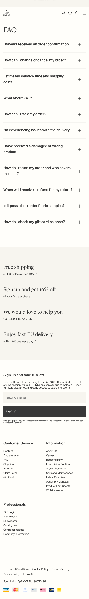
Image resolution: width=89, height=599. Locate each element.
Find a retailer (11, 455)
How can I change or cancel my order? (34, 60)
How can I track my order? (24, 114)
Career (50, 455)
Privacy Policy (69, 421)
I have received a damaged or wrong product (33, 149)
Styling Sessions (56, 468)
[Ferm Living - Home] (6, 12)
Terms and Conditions (16, 569)
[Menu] (83, 13)
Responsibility (54, 460)
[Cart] (76, 13)
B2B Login (9, 512)
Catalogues (10, 525)
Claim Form (10, 473)
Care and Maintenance (59, 473)
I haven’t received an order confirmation (36, 44)
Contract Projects (13, 529)
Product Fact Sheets (58, 486)
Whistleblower (54, 490)
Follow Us (28, 574)
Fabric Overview (55, 477)
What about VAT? (17, 98)
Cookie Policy (40, 569)
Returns (8, 468)
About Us (51, 451)
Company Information (16, 534)
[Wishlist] (69, 13)
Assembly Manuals (57, 481)
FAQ (5, 460)
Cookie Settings (61, 569)
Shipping (8, 464)
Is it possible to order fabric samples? (34, 206)
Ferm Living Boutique (58, 464)
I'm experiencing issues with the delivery (36, 130)
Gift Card (8, 477)
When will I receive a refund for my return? (38, 190)
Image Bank (10, 516)
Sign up (11, 411)
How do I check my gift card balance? (34, 222)
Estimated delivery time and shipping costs (33, 79)
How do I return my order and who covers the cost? (37, 171)
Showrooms (10, 521)
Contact (8, 451)
